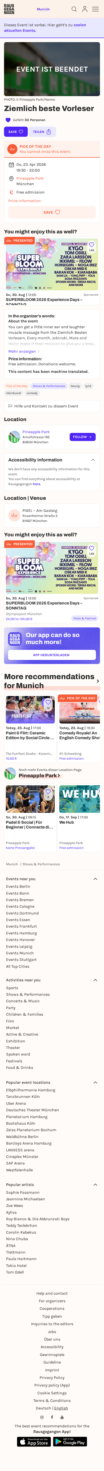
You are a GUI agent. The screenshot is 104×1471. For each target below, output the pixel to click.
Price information (24, 200)
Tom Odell (15, 1272)
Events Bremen (20, 899)
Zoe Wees (14, 1205)
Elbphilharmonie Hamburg (30, 1090)
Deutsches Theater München (32, 1109)
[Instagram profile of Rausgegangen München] (42, 1417)
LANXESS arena (20, 1150)
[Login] (84, 9)
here (36, 484)
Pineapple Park (30, 178)
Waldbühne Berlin (22, 1136)
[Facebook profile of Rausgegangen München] (52, 1417)
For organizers (52, 1300)
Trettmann (15, 1252)
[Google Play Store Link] (70, 1442)
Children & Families (24, 1014)
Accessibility (52, 1346)
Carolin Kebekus (21, 1232)
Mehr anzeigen (22, 351)
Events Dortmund (22, 913)
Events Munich (20, 953)
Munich (12, 864)
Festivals (14, 1061)
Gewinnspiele (52, 1354)
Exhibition (15, 1041)
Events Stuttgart (21, 959)
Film (10, 1021)
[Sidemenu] (95, 9)
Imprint (52, 1370)
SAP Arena (15, 1163)
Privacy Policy (52, 1377)
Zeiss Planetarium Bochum (31, 1129)
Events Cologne (20, 906)
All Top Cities (17, 966)
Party (10, 1007)
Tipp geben (52, 1316)
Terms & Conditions (52, 1400)
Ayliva (11, 1212)
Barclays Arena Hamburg (28, 1143)
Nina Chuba (17, 1238)
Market (12, 1027)
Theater (13, 1047)
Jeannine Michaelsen (25, 1199)
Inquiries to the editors (52, 1323)
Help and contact (52, 1293)
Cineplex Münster (22, 1156)
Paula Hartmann (21, 1258)
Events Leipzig (19, 946)
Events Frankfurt (21, 926)
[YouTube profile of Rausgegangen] (62, 1417)
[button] (52, 212)
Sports (12, 987)
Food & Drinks (19, 1067)
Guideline (52, 1362)
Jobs (52, 1331)
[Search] (74, 9)
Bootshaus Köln (20, 1123)
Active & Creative (22, 1034)
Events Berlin (18, 886)
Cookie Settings (52, 1393)
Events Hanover (20, 939)
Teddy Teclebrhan (21, 1225)
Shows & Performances (49, 386)
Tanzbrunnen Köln (23, 1096)
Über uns (52, 1339)
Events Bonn (17, 893)
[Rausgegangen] (9, 9)
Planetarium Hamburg (26, 1116)
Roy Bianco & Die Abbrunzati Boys (37, 1218)
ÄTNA (10, 1245)
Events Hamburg (21, 933)
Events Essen (18, 919)
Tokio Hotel (16, 1265)
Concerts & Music (23, 1000)
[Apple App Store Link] (34, 1442)
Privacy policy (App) (52, 1385)
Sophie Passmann (23, 1192)
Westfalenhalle (19, 1170)
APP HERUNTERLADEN (63, 656)
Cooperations (52, 1308)
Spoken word (18, 1054)
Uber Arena (16, 1103)
